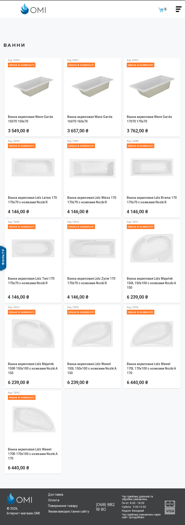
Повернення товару (63, 506)
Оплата (53, 500)
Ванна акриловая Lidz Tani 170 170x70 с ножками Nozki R (31, 281)
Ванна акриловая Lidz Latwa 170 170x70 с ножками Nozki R (32, 200)
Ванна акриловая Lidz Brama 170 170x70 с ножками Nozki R (152, 200)
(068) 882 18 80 (105, 507)
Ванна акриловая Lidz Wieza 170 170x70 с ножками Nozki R (91, 200)
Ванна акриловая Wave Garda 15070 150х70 (30, 119)
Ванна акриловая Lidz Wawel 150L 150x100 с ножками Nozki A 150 (91, 368)
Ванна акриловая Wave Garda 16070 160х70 (89, 119)
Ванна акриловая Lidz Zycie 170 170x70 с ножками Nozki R (91, 281)
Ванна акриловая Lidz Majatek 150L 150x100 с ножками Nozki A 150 (151, 283)
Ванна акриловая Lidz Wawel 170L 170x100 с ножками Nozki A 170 (151, 368)
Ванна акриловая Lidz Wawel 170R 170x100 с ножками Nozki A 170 (33, 454)
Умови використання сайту (68, 511)
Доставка (55, 494)
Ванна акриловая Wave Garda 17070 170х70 (149, 119)
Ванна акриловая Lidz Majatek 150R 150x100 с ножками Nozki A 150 (33, 368)
